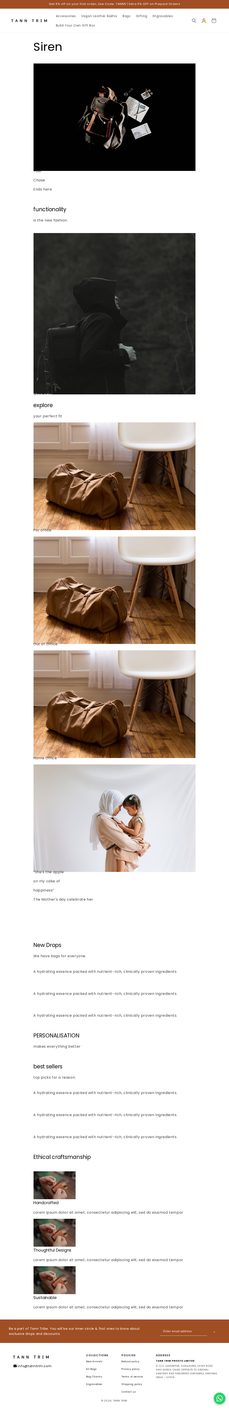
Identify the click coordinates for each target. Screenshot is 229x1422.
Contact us (128, 1391)
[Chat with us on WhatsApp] (219, 1398)
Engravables (94, 1384)
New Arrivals (94, 1361)
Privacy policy (130, 1369)
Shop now (42, 198)
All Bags (91, 1369)
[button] (194, 21)
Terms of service (132, 1376)
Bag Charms (94, 1376)
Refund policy (130, 1361)
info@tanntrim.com (34, 1366)
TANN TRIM (120, 1400)
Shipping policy (131, 1384)
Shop (38, 908)
